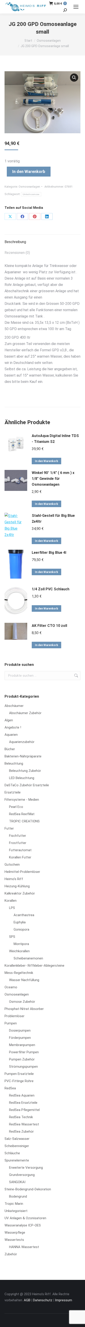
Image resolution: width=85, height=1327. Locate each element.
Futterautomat (20, 850)
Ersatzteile (13, 792)
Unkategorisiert (16, 1211)
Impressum (63, 1300)
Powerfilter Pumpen (24, 1052)
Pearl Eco (16, 807)
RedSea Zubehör (21, 1131)
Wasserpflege (15, 1232)
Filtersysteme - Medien (22, 800)
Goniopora (21, 929)
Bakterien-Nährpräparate (23, 756)
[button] (74, 78)
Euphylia (20, 922)
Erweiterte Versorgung (26, 1168)
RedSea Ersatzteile (23, 1103)
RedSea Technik (21, 1117)
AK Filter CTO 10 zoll (49, 625)
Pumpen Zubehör (22, 1059)
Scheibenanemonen (28, 958)
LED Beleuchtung (21, 778)
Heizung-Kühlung (17, 886)
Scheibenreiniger (17, 1146)
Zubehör (11, 1254)
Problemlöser (14, 1016)
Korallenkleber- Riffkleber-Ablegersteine (34, 966)
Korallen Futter (20, 857)
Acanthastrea (24, 915)
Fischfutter (17, 836)
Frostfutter (17, 843)
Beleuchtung (14, 763)
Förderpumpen (20, 1038)
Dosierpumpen (20, 1030)
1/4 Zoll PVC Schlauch (50, 589)
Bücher (10, 749)
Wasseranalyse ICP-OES (23, 1225)
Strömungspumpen (23, 1067)
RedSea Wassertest (24, 1124)
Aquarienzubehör (21, 742)
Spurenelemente (17, 1160)
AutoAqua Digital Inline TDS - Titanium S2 (55, 439)
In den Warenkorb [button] (46, 461)
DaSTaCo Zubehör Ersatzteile (27, 785)
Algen (9, 720)
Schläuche (12, 1153)
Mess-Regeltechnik (19, 973)
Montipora (21, 944)
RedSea (10, 1088)
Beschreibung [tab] (15, 242)
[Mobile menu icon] (75, 6)
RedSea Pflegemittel (24, 1110)
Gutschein (12, 864)
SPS (12, 937)
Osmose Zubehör (22, 1002)
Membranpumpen (22, 1045)
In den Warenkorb (28, 171)
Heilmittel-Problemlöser (22, 872)
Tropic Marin (14, 1204)
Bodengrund (18, 1196)
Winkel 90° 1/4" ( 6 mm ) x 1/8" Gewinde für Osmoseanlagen (53, 479)
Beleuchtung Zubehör (25, 771)
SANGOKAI (17, 1182)
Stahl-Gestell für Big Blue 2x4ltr (53, 518)
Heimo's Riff (14, 879)
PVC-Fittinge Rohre (19, 1081)
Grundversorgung (22, 1175)
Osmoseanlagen (29, 186)
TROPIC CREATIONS (24, 821)
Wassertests (14, 1240)
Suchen (75, 675)
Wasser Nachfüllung (24, 980)
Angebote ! (13, 727)
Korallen (11, 901)
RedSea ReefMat (21, 814)
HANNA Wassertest (24, 1247)
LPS (12, 908)
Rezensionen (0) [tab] (17, 253)
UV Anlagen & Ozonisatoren (25, 1218)
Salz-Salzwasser (17, 1139)
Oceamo (11, 987)
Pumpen (11, 1023)
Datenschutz (42, 1300)
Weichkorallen (19, 951)
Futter (9, 828)
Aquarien (11, 735)
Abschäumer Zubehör (25, 713)
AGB (27, 1300)
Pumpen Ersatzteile (19, 1074)
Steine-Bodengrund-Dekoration (28, 1189)
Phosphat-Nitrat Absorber (24, 1009)
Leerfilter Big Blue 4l (49, 552)
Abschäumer (14, 706)
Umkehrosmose (31, 194)
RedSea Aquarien (21, 1095)
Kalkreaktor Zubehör (20, 893)
